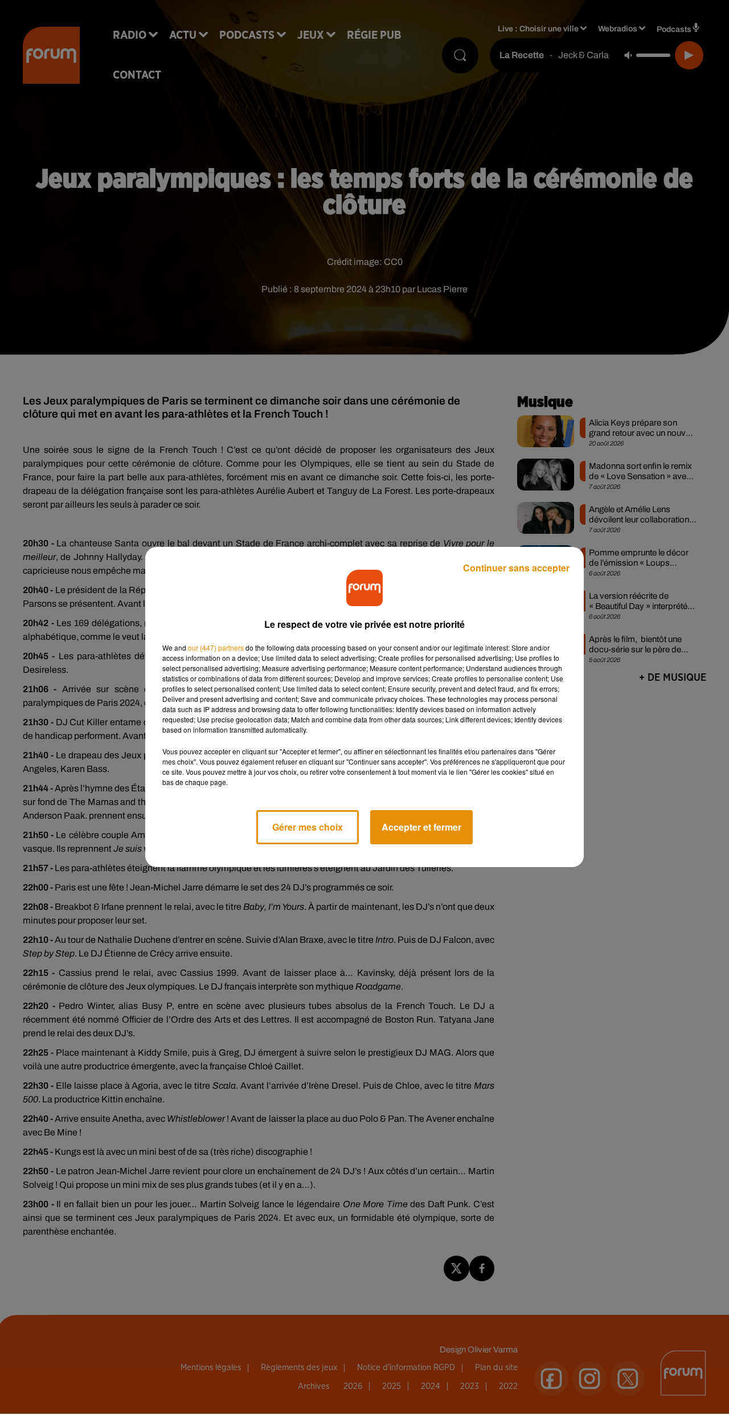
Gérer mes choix (307, 826)
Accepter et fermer (421, 826)
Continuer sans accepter (516, 567)
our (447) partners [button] (216, 647)
